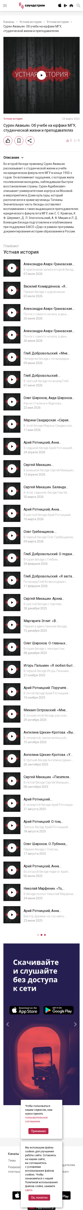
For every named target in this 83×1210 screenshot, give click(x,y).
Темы (12, 1160)
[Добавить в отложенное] (18, 140)
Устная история (30, 22)
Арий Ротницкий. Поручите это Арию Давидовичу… (45, 690)
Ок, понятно (39, 1197)
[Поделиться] (30, 140)
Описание (11, 157)
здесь (28, 1190)
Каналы (8, 22)
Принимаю (38, 1131)
